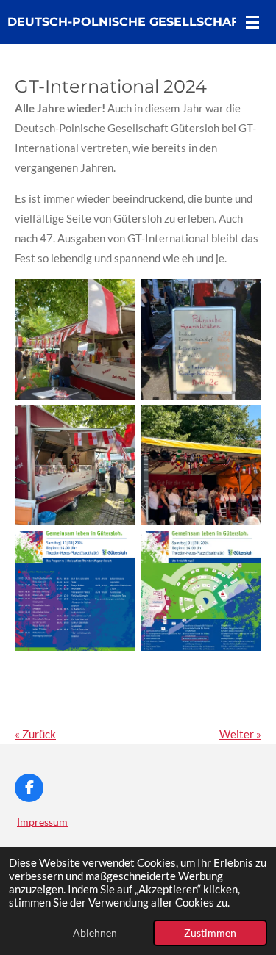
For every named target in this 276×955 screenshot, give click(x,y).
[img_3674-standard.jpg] (75, 465)
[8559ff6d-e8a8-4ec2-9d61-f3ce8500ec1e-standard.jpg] (75, 339)
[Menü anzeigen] (252, 22)
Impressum (42, 821)
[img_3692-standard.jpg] (201, 465)
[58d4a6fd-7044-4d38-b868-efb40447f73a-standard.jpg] (201, 339)
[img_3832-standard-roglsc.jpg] (201, 591)
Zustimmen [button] (210, 933)
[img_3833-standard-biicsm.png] (75, 591)
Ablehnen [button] (95, 933)
